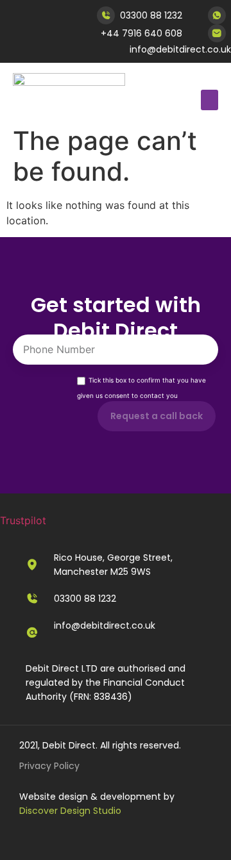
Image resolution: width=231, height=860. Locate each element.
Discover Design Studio (70, 810)
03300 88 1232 (151, 15)
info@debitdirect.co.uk (180, 49)
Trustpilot (23, 520)
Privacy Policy (49, 765)
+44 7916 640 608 (141, 33)
